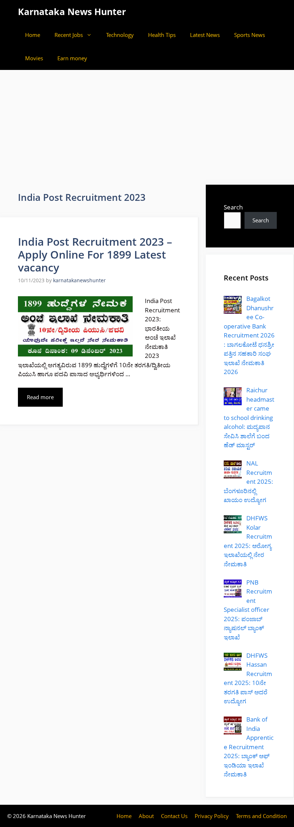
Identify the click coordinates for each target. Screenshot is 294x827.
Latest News (205, 34)
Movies (34, 58)
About (146, 815)
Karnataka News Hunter (72, 11)
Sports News (249, 34)
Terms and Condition (261, 815)
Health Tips (162, 34)
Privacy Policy (212, 815)
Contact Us (174, 815)
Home (32, 34)
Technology (120, 34)
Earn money (72, 58)
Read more (40, 397)
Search (233, 207)
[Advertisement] (147, 124)
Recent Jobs (68, 34)
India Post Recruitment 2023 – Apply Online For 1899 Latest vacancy (95, 254)
